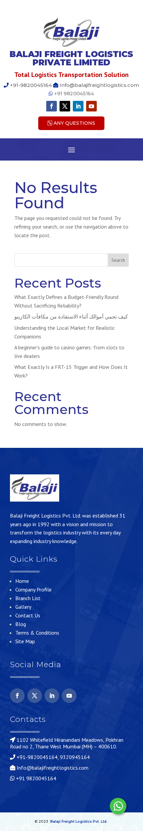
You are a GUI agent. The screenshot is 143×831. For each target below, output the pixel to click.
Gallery (23, 606)
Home (22, 581)
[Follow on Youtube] (91, 106)
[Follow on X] (65, 106)
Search (118, 260)
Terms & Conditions (37, 632)
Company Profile (33, 589)
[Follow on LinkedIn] (78, 106)
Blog (20, 624)
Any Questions (74, 123)
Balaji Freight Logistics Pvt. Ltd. (78, 821)
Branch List (28, 598)
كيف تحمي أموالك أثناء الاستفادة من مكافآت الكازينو (71, 316)
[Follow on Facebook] (51, 106)
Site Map (25, 641)
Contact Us (27, 615)
